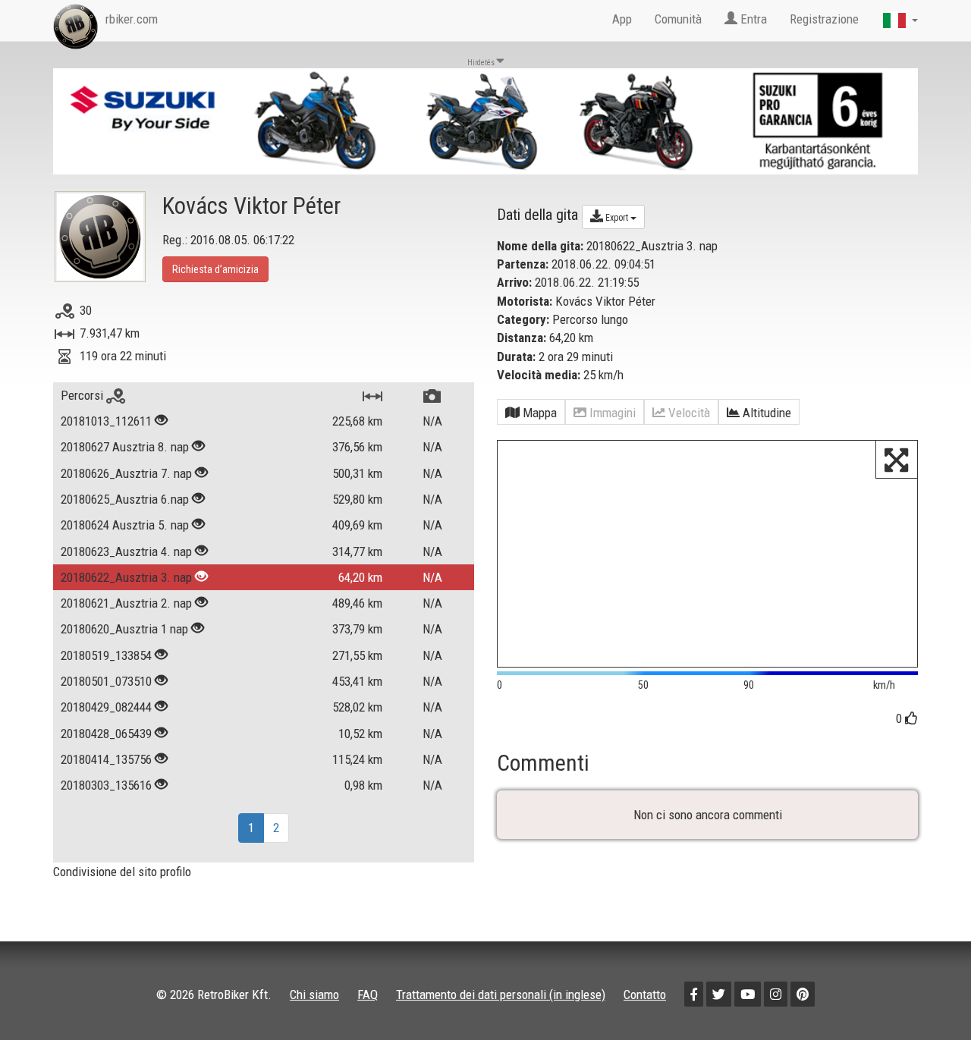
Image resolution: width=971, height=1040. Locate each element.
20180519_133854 (106, 655)
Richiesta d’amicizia (215, 269)
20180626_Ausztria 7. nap (126, 473)
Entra (752, 19)
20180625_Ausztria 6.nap (125, 499)
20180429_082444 (106, 707)
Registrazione (824, 19)
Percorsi (83, 395)
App (622, 19)
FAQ (367, 994)
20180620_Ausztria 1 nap (124, 628)
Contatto (645, 994)
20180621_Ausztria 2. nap (126, 603)
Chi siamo (314, 994)
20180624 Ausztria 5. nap (125, 525)
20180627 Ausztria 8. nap (125, 446)
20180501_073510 (106, 681)
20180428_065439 (106, 733)
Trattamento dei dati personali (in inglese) (500, 994)
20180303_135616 (106, 785)
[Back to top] (927, 996)
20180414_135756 (106, 759)
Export (616, 217)
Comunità (678, 19)
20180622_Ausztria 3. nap (126, 577)
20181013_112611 (106, 421)
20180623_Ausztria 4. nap (126, 551)
